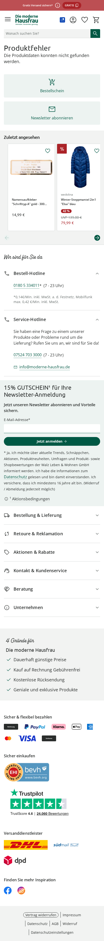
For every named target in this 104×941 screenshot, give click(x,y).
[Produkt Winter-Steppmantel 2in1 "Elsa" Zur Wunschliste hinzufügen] (97, 151)
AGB (55, 923)
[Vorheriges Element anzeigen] (7, 238)
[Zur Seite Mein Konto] (73, 20)
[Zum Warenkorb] (96, 20)
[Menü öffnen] (8, 20)
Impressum (72, 915)
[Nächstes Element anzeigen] (97, 238)
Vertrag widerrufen (40, 915)
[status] (46, 33)
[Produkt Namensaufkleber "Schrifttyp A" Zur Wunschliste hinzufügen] (48, 151)
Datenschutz (15, 476)
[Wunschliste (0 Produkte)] (85, 20)
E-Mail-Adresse (16, 419)
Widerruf (70, 923)
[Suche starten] (95, 33)
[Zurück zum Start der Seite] (99, 907)
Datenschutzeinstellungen (52, 932)
